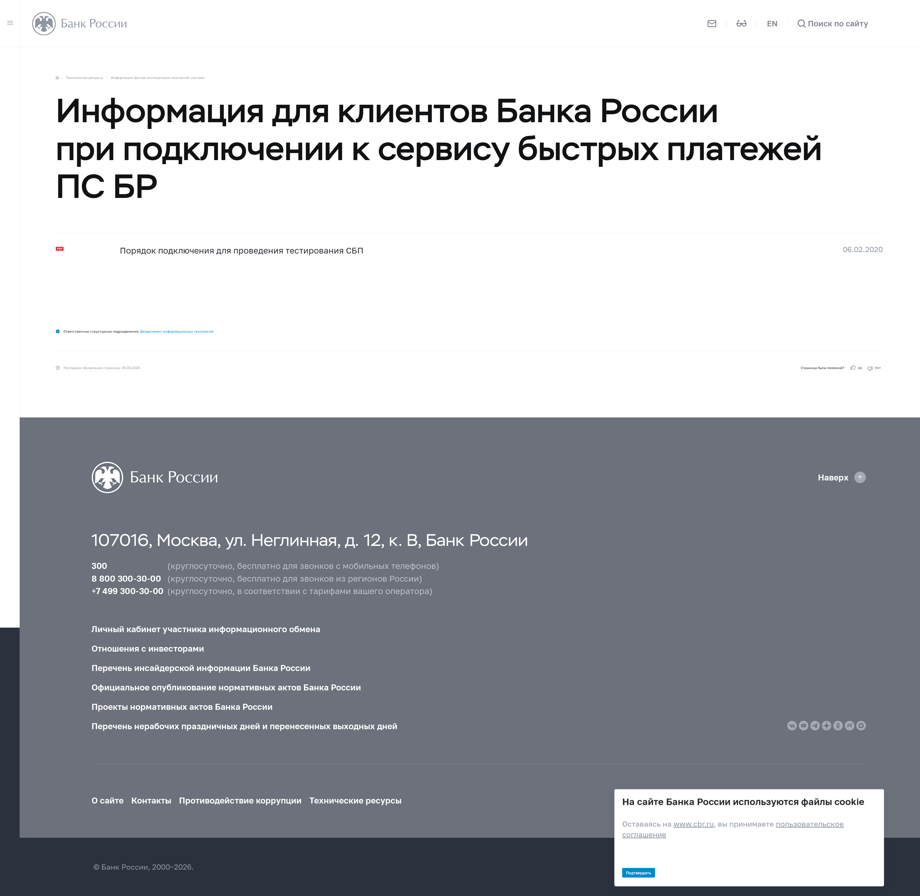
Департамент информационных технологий (176, 331)
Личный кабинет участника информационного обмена (206, 629)
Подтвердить (638, 872)
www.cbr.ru (693, 823)
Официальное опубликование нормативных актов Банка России (226, 687)
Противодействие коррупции (240, 800)
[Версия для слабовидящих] (741, 23)
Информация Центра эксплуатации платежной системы (158, 77)
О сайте (108, 800)
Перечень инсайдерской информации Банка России (201, 668)
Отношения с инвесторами (148, 648)
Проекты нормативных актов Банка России (182, 707)
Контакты (151, 800)
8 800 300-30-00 (126, 578)
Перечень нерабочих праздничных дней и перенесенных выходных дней (244, 726)
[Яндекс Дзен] (826, 725)
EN (772, 23)
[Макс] (861, 725)
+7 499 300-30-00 (127, 591)
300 (99, 566)
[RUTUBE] (849, 725)
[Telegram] (815, 725)
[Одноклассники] (838, 725)
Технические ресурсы (84, 77)
